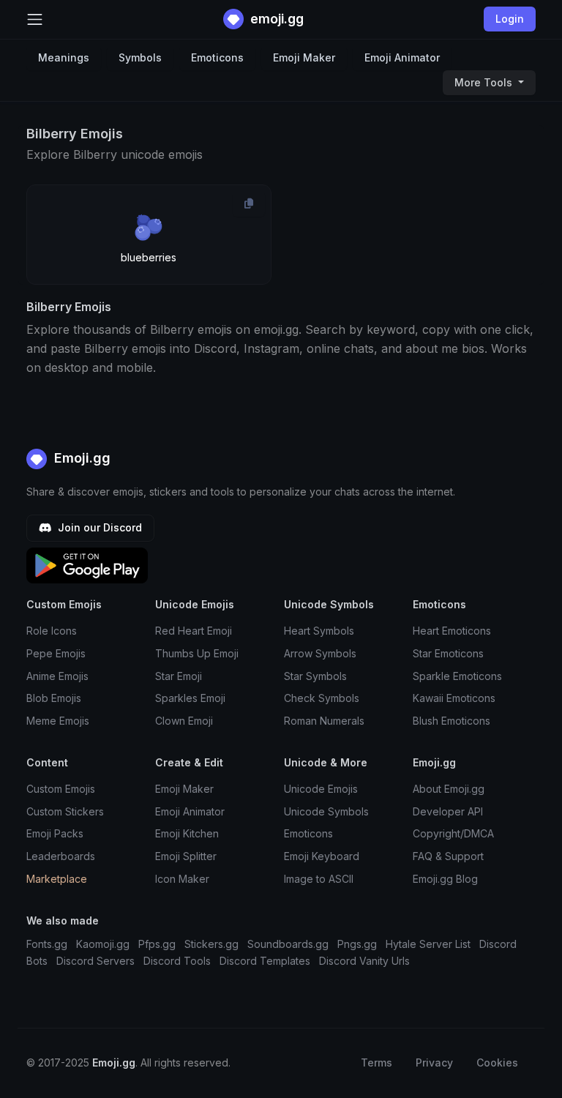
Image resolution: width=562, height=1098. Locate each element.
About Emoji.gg (448, 789)
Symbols (140, 57)
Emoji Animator (402, 57)
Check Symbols (321, 698)
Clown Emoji (184, 720)
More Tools (484, 82)
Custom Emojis (60, 789)
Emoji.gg (80, 458)
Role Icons (51, 630)
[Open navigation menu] (34, 19)
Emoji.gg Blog (445, 879)
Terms (376, 1062)
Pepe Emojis (56, 653)
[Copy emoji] (249, 203)
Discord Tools (177, 961)
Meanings (63, 57)
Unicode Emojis (321, 789)
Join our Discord (98, 527)
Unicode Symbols (326, 811)
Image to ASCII (318, 879)
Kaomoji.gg (103, 944)
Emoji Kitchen (187, 833)
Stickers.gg (211, 944)
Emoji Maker (304, 57)
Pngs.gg (357, 944)
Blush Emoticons (451, 720)
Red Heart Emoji (193, 630)
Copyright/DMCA (453, 833)
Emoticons (217, 57)
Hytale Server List (428, 944)
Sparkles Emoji (190, 698)
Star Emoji (178, 676)
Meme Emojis (57, 720)
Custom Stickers (65, 811)
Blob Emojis (53, 698)
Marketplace (56, 879)
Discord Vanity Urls (364, 961)
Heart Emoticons (452, 630)
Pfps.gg (157, 944)
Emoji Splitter (186, 856)
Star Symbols (315, 676)
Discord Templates (265, 961)
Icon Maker (182, 879)
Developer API (448, 811)
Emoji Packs (54, 833)
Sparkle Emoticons (457, 676)
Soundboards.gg (288, 944)
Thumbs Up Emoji (197, 653)
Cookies (497, 1062)
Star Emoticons (448, 653)
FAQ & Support (448, 856)
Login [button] (509, 18)
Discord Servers (95, 961)
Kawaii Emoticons (454, 698)
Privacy (434, 1062)
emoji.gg (275, 18)
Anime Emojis (57, 676)
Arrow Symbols (320, 653)
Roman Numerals (324, 720)
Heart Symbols (319, 630)
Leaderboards (60, 856)
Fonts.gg (46, 944)
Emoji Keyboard (321, 856)
